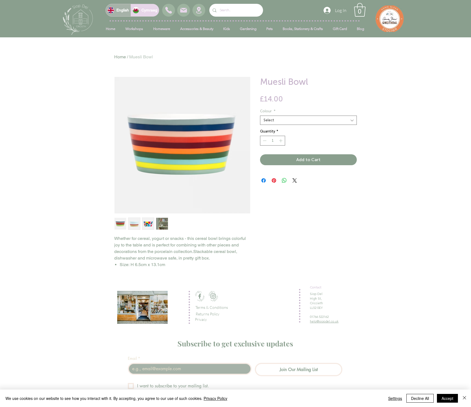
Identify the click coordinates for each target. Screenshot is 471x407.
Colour (268, 111)
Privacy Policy (215, 398)
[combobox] (308, 120)
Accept (447, 398)
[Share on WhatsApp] (284, 180)
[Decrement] (264, 140)
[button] (360, 10)
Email (134, 358)
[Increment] (281, 140)
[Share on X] (294, 180)
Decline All (420, 398)
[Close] (464, 398)
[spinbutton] (272, 140)
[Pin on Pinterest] (274, 180)
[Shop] (168, 10)
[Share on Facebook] (263, 180)
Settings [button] (395, 398)
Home (120, 56)
